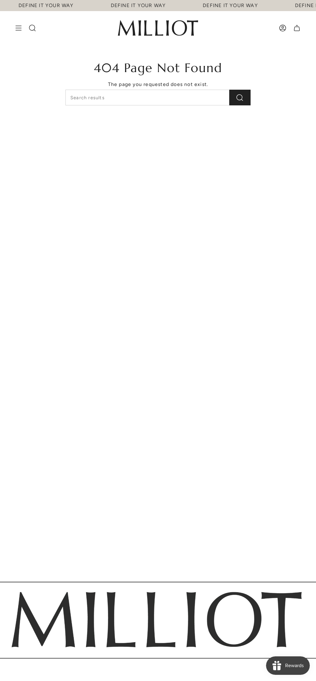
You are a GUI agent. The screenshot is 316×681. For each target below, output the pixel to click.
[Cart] (297, 28)
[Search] (240, 97)
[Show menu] (18, 28)
